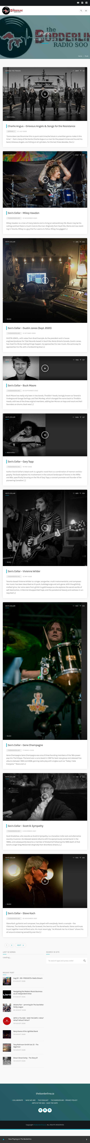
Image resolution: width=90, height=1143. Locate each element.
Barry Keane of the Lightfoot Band (25, 1031)
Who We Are (31, 1100)
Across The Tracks (13, 71)
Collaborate (17, 1100)
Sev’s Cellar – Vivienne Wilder (24, 571)
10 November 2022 (30, 218)
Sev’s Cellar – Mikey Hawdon (23, 213)
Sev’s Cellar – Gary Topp (21, 461)
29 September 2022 (30, 391)
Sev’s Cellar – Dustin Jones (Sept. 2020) (30, 328)
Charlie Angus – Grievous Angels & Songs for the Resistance (41, 126)
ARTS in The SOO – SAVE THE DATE (45, 1103)
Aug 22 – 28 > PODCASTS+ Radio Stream (27, 978)
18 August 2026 (19, 1023)
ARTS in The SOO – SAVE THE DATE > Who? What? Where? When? (28, 1019)
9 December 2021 (29, 831)
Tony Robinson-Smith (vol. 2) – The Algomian (25, 1046)
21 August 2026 (19, 981)
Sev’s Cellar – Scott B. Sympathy (25, 825)
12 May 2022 (27, 576)
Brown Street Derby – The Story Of (25, 1058)
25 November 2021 (30, 918)
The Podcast (43, 1100)
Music (9, 204)
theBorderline (14, 218)
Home (80, 56)
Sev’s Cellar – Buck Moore (22, 385)
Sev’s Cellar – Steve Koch (21, 913)
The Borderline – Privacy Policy (64, 1100)
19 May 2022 (27, 467)
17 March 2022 (28, 750)
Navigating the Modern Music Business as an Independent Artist (27, 992)
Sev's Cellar (10, 155)
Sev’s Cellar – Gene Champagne (25, 745)
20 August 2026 (19, 1010)
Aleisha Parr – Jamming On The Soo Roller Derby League (28, 1006)
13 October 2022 (29, 333)
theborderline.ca (40, 1125)
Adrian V (11, 131)
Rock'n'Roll (11, 117)
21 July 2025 (22, 131)
